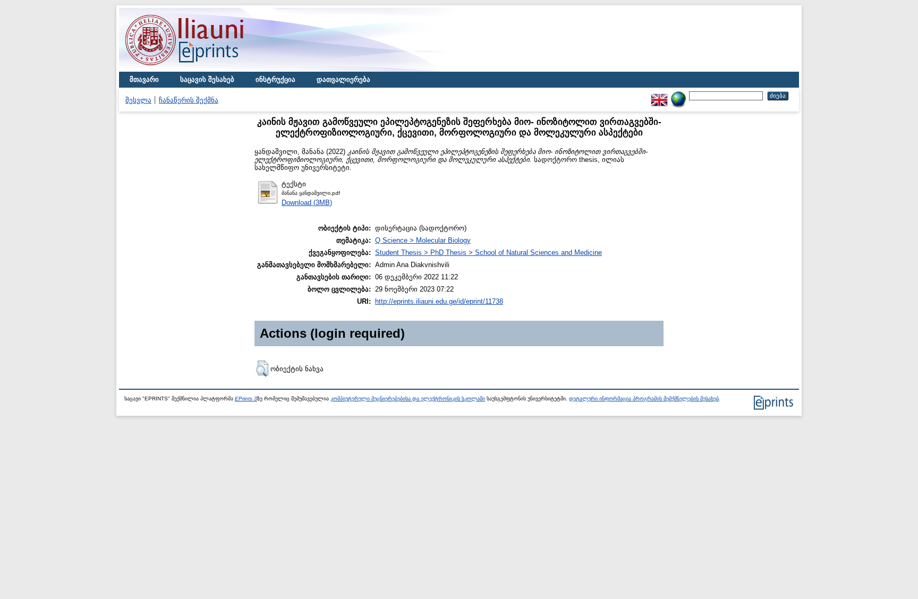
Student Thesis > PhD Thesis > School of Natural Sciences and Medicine (488, 252)
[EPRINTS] (209, 69)
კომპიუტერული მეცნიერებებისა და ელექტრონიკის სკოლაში (407, 398)
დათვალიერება (343, 79)
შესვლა (138, 100)
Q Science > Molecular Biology (423, 240)
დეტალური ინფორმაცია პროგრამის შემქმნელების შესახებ (644, 398)
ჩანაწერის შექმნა (188, 100)
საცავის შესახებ (207, 79)
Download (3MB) (307, 203)
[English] (659, 95)
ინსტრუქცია (275, 79)
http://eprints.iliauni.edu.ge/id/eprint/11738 (439, 301)
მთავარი (144, 79)
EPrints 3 (246, 398)
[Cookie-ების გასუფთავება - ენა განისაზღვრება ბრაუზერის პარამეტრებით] (678, 95)
